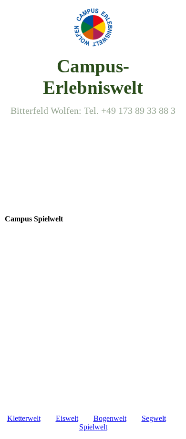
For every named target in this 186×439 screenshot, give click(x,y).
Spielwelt (93, 427)
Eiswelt (67, 418)
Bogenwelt (109, 418)
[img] (93, 27)
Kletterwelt (24, 418)
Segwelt (154, 418)
